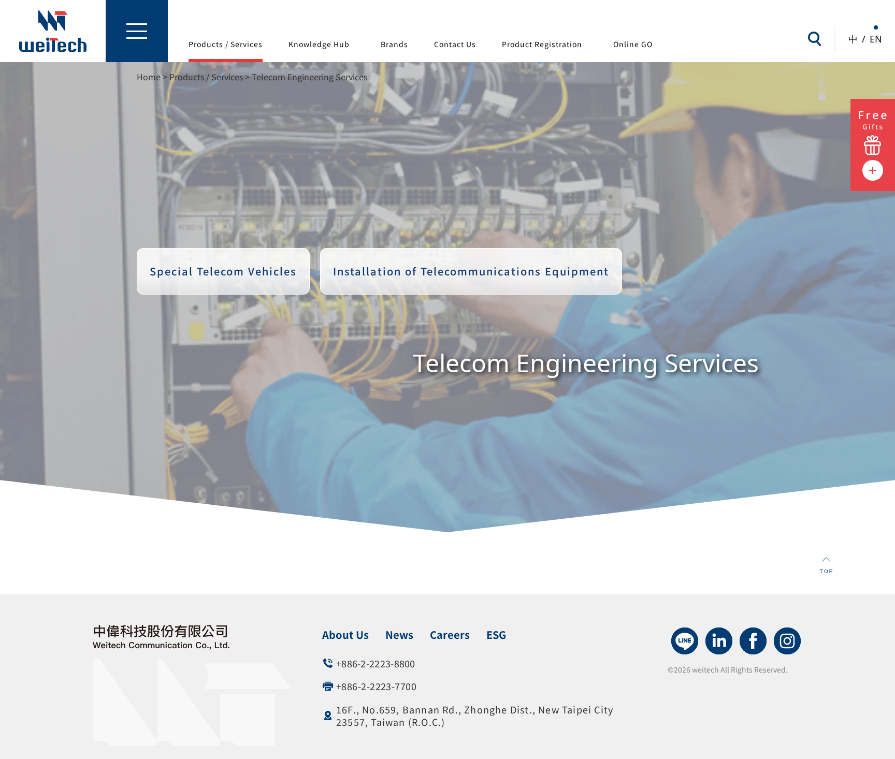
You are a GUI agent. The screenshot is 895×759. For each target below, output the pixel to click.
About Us (345, 634)
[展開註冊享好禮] (872, 129)
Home (149, 76)
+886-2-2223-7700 (376, 686)
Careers (450, 634)
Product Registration (542, 44)
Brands (394, 44)
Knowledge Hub (319, 44)
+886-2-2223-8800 (375, 663)
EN (876, 39)
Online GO (633, 44)
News (399, 634)
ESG (496, 634)
